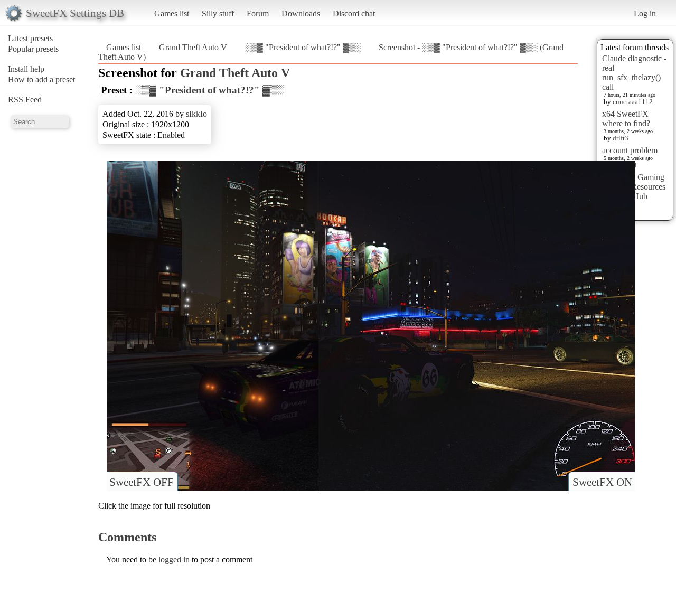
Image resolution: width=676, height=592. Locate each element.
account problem (630, 150)
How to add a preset (41, 79)
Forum (258, 13)
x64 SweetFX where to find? (626, 118)
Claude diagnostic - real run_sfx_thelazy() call (634, 72)
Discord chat (354, 13)
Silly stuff (218, 13)
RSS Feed (25, 99)
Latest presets (30, 38)
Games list (171, 13)
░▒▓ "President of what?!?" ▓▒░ (303, 47)
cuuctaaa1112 (633, 102)
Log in (645, 13)
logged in (174, 559)
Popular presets (33, 48)
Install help (26, 68)
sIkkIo (196, 113)
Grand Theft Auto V (193, 47)
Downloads (300, 13)
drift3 (620, 138)
